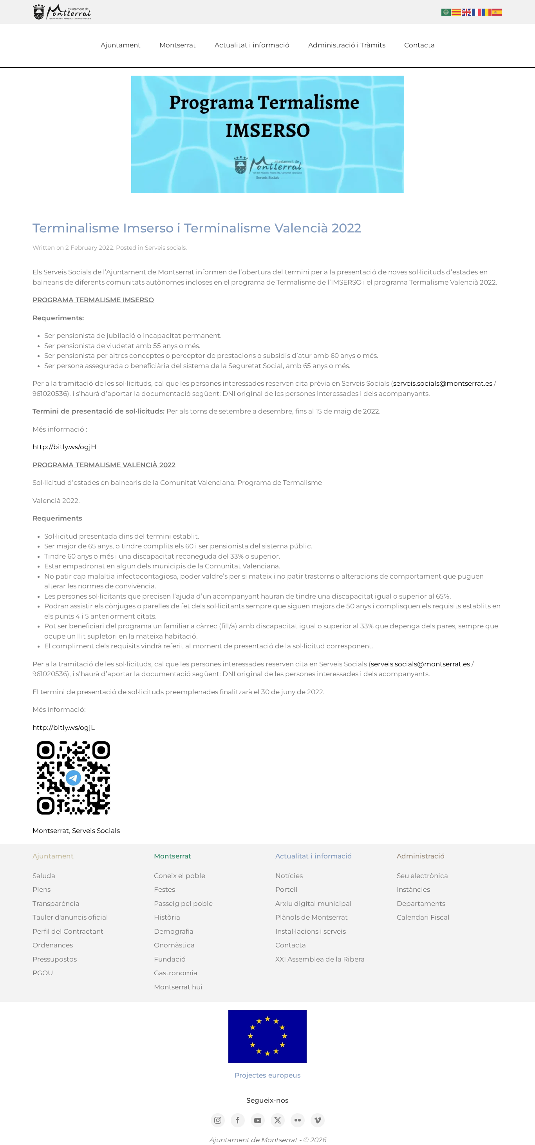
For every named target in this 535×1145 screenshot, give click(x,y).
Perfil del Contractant (68, 931)
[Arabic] (446, 11)
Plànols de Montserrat (311, 917)
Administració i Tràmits (346, 45)
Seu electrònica (422, 876)
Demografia (173, 931)
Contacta (419, 45)
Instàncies (413, 889)
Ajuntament (121, 45)
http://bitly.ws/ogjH (64, 447)
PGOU (43, 973)
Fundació (170, 959)
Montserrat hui (178, 987)
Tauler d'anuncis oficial (70, 917)
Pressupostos (55, 959)
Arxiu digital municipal (313, 903)
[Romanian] (487, 11)
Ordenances (53, 945)
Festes (164, 889)
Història (167, 917)
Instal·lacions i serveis (310, 931)
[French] (477, 11)
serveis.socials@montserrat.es (442, 383)
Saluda (44, 876)
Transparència (56, 903)
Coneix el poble (179, 876)
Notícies (289, 876)
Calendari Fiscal (423, 917)
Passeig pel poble (183, 903)
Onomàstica (174, 945)
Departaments (421, 903)
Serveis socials (165, 247)
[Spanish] (497, 11)
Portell (286, 889)
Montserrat (177, 45)
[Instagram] (218, 1120)
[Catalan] (457, 11)
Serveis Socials (96, 831)
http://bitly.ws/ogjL (64, 727)
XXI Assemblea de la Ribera (320, 959)
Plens (42, 889)
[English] (467, 11)
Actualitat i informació (252, 45)
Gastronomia (175, 973)
